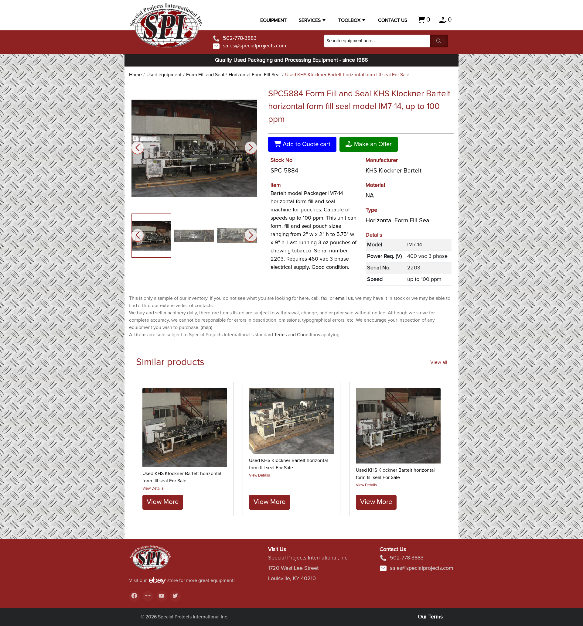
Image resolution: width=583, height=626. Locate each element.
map (206, 327)
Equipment (273, 20)
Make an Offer (372, 144)
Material (375, 185)
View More (163, 501)
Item (276, 185)
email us (344, 298)
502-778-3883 (240, 38)
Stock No (281, 160)
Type (371, 210)
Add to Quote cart (305, 144)
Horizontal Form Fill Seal (255, 74)
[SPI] (150, 560)
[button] (251, 148)
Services (310, 20)
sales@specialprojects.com (254, 46)
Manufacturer (382, 160)
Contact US (392, 20)
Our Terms (430, 617)
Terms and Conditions (297, 334)
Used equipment (164, 74)
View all (438, 362)
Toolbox (349, 20)
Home (135, 74)
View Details (152, 489)
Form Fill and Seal (205, 74)
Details (374, 235)
